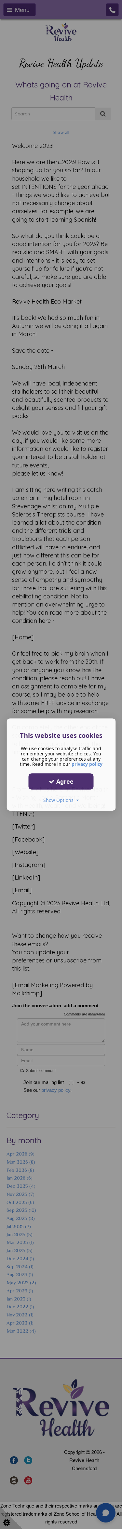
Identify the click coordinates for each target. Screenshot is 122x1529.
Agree (64, 781)
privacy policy (87, 764)
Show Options (59, 800)
